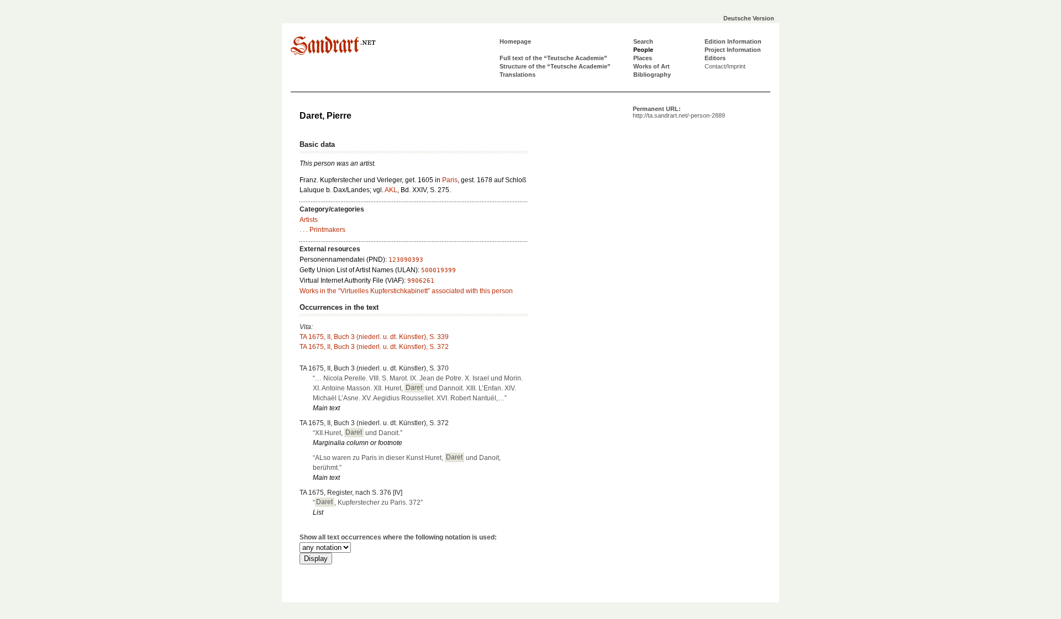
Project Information (733, 49)
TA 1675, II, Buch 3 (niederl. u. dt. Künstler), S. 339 (374, 337)
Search (643, 41)
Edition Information (733, 41)
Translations (517, 74)
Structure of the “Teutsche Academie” (555, 66)
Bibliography (652, 74)
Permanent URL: (679, 112)
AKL (391, 190)
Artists (309, 220)
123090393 (405, 259)
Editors (715, 58)
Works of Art (651, 66)
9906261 (420, 280)
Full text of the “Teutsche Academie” (553, 58)
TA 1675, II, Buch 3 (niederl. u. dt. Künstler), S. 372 (374, 347)
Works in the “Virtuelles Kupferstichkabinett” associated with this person (406, 291)
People (643, 49)
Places (642, 58)
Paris (450, 180)
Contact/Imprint (725, 66)
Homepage (515, 41)
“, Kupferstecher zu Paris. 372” (368, 502)
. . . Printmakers (322, 230)
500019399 (438, 270)
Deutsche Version (748, 18)
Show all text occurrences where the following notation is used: (398, 537)
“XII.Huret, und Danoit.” (357, 433)
